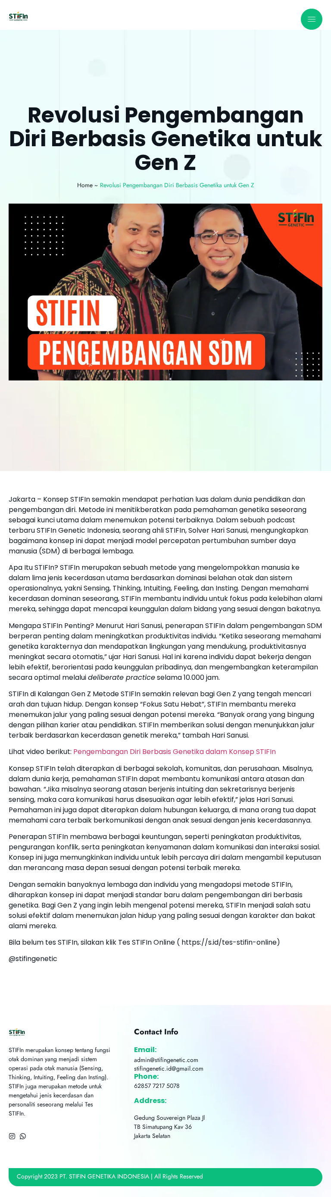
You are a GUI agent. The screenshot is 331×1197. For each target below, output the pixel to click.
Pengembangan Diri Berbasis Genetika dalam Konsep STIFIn (174, 752)
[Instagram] (12, 1136)
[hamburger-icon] (311, 19)
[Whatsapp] (22, 1136)
